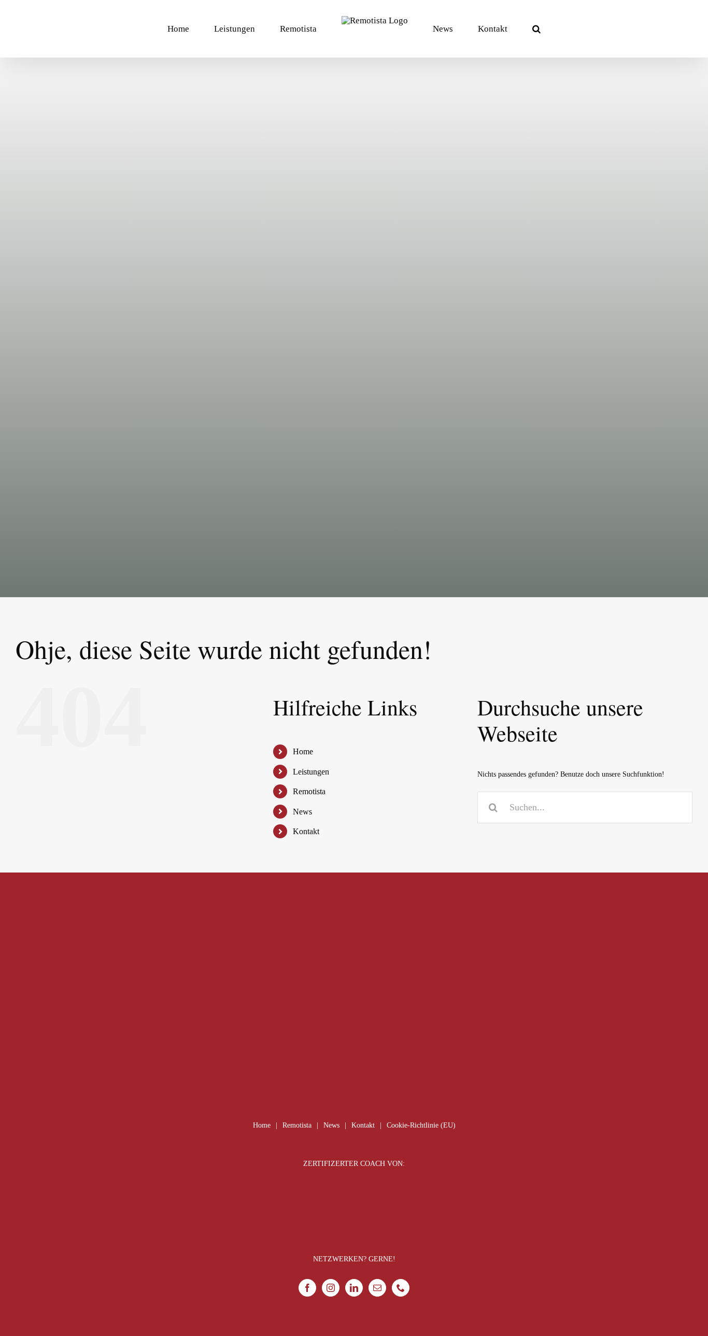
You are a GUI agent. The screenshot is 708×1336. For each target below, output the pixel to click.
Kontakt (306, 831)
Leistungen (311, 771)
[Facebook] (307, 1288)
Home (303, 751)
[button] (494, 28)
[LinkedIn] (354, 1288)
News (302, 811)
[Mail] (377, 1288)
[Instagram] (330, 1288)
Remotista (309, 791)
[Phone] (400, 1288)
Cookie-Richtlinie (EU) (421, 1125)
